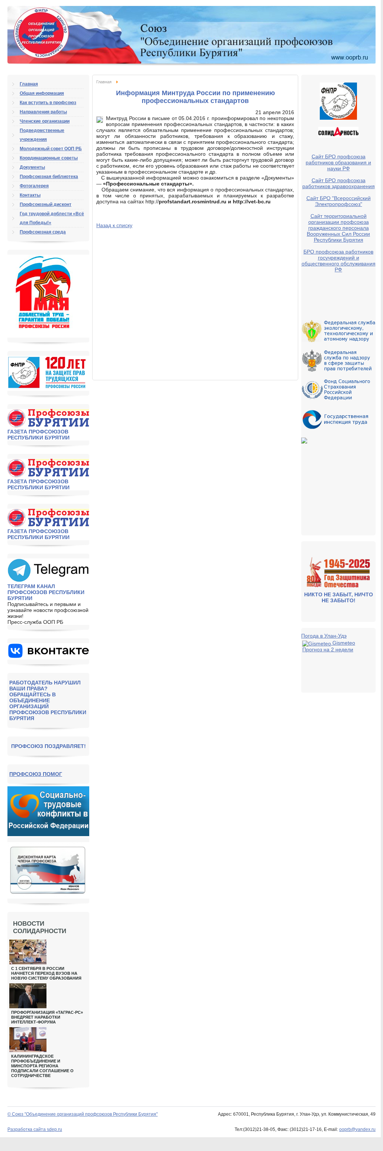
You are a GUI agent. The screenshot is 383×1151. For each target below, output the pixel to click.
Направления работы (43, 112)
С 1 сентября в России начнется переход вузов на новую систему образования (46, 973)
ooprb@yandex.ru (357, 1129)
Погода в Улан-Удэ (324, 636)
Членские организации (45, 121)
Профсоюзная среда (43, 232)
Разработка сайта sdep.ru (34, 1129)
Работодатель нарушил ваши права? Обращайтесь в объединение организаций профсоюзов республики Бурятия (47, 700)
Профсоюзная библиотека (49, 176)
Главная (104, 82)
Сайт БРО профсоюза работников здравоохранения (338, 183)
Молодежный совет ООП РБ (51, 148)
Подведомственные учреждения (42, 135)
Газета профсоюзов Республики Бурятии (38, 435)
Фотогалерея (34, 185)
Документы (32, 167)
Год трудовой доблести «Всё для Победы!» (52, 218)
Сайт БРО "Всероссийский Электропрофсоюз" (338, 201)
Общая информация (42, 93)
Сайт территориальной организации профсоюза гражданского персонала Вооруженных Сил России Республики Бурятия (338, 228)
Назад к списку (114, 225)
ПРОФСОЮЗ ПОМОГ (35, 774)
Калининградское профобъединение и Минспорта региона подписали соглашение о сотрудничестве (42, 1066)
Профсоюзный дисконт (45, 204)
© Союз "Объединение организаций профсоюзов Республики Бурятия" (82, 1114)
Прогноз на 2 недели (327, 649)
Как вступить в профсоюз (48, 102)
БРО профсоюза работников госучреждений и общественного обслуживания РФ (339, 261)
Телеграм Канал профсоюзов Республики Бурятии (45, 592)
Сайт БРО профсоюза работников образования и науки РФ (338, 162)
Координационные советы (49, 158)
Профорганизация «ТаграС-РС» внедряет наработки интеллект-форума (47, 1017)
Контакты (30, 195)
